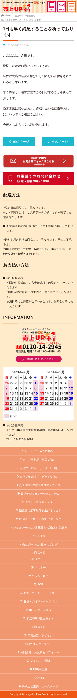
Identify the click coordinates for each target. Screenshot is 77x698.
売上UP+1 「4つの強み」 (40, 451)
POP (40, 584)
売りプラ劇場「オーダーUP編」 (40, 468)
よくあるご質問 (40, 660)
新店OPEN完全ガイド (40, 618)
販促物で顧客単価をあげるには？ (40, 510)
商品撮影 (39, 627)
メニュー (40, 559)
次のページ (60, 141)
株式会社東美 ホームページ (40, 686)
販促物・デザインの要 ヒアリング (40, 519)
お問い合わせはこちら (41, 358)
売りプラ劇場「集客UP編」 (39, 459)
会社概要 (39, 677)
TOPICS (40, 536)
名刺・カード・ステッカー (40, 593)
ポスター (40, 567)
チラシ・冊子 (40, 576)
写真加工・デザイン (40, 635)
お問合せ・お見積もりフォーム (39, 652)
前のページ (21, 141)
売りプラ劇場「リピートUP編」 (40, 476)
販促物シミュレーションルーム (40, 493)
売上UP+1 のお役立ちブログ (40, 544)
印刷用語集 (40, 669)
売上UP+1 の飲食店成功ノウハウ (39, 485)
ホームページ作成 (40, 610)
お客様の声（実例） (39, 643)
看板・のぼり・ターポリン (40, 601)
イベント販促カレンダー (40, 502)
